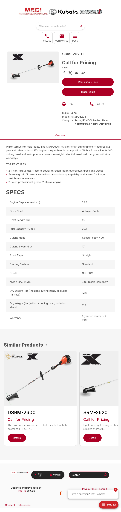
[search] (81, 26)
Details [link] (17, 437)
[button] (47, 38)
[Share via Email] (76, 73)
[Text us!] (108, 505)
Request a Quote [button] (88, 82)
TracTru (22, 491)
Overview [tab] (60, 135)
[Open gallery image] (33, 67)
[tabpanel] (33, 68)
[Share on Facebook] (64, 73)
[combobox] (60, 26)
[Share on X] (70, 73)
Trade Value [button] (88, 91)
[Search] (105, 474)
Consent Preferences (18, 505)
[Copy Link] (83, 73)
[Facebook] (61, 493)
